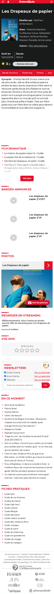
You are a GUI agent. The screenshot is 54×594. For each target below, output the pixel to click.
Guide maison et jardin (15, 518)
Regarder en (27, 73)
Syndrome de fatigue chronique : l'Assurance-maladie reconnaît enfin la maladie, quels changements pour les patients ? (25, 422)
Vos (50, 73)
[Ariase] (14, 590)
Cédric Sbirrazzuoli (13, 415)
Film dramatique (38, 46)
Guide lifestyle (11, 511)
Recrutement (40, 557)
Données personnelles (13, 560)
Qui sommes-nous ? (12, 554)
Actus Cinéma (12, 376)
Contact (12, 557)
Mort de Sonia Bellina (14, 405)
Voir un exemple (42, 372)
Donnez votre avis (25, 64)
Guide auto (9, 494)
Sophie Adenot (11, 412)
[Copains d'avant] (14, 585)
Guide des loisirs (12, 515)
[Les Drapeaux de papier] (9, 30)
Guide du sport (11, 528)
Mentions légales (10, 562)
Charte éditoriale (35, 554)
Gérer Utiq (46, 560)
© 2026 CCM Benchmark (40, 562)
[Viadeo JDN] (40, 585)
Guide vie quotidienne (14, 535)
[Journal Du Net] (14, 579)
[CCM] (40, 574)
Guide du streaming (13, 532)
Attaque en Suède (12, 429)
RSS (31, 557)
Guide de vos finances (14, 497)
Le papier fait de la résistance (19, 157)
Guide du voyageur (13, 542)
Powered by (5, 329)
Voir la (10, 73)
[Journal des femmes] (14, 574)
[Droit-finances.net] (40, 579)
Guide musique (11, 525)
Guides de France (12, 501)
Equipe (24, 554)
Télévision (10, 380)
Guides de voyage (12, 539)
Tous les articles (23, 557)
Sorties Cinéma (13, 372)
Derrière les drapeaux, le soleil (20, 161)
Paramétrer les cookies (31, 560)
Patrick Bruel (10, 408)
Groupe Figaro (23, 562)
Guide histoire (11, 508)
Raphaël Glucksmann (14, 433)
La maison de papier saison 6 (19, 153)
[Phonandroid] (40, 590)
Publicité (46, 554)
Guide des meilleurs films (16, 522)
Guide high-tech (12, 504)
